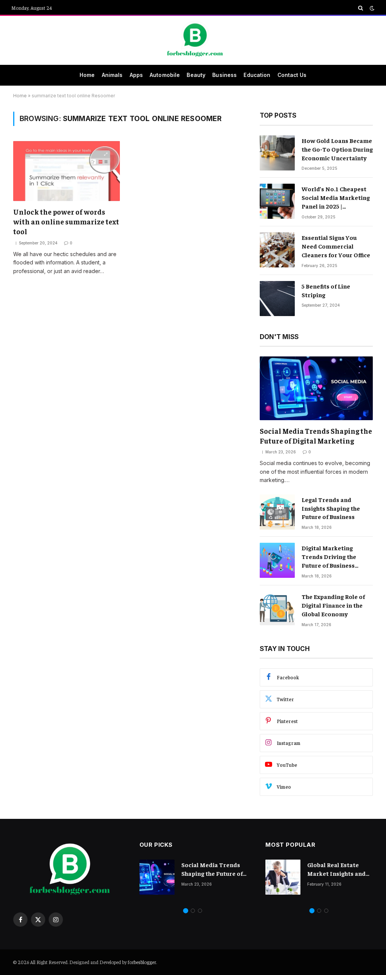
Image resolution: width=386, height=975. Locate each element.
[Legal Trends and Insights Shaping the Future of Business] (277, 512)
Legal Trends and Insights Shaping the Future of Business (331, 508)
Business (224, 75)
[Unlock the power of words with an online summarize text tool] (66, 171)
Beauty (196, 75)
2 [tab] (192, 910)
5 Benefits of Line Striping (326, 290)
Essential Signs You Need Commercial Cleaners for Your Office (336, 245)
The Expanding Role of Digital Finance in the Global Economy (333, 605)
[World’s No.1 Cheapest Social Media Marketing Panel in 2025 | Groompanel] (277, 201)
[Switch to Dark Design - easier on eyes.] (371, 8)
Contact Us (291, 75)
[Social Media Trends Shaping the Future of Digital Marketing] (316, 388)
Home (87, 75)
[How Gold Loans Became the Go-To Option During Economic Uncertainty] (277, 152)
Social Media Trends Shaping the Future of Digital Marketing (316, 435)
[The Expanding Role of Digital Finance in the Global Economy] (277, 608)
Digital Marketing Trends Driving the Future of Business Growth (329, 557)
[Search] (361, 8)
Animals (112, 75)
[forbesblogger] (193, 40)
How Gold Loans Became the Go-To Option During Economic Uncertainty (337, 149)
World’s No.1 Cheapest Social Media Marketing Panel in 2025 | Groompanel (336, 197)
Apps (136, 75)
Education (257, 75)
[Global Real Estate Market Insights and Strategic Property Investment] (282, 877)
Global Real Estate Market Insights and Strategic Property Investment (336, 869)
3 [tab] (200, 910)
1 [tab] (185, 910)
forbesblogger (142, 962)
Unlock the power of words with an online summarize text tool (66, 221)
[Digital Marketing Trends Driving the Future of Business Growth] (277, 560)
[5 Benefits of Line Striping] (277, 298)
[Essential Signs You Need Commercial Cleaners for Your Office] (277, 249)
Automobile (165, 75)
